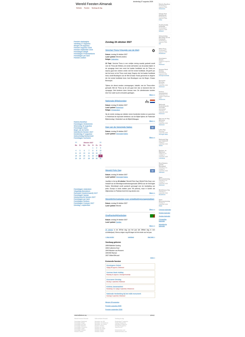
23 (97, 156)
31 (100, 158)
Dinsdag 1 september (82, 205)
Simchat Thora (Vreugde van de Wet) (122, 50)
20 (84, 156)
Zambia (118, 222)
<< (76, 142)
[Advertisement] (114, 24)
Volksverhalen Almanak (101, 318)
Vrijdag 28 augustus (120, 323)
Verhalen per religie (100, 328)
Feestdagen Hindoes (80, 330)
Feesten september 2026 (83, 50)
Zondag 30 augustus (120, 325)
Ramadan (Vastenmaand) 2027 (86, 193)
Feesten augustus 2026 (83, 48)
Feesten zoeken (80, 58)
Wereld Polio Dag (113, 170)
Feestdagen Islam (80, 128)
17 (100, 153)
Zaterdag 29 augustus (121, 324)
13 (84, 153)
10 (100, 150)
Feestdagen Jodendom (82, 189)
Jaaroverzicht (118, 327)
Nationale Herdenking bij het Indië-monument (123, 295)
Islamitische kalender (163, 225)
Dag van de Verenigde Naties (118, 127)
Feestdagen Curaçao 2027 (84, 203)
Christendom (115, 110)
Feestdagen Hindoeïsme (83, 124)
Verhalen (79, 8)
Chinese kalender (165, 210)
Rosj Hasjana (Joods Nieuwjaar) (163, 167)
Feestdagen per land (82, 56)
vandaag (131, 237)
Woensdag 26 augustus (83, 126)
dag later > (151, 237)
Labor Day (163, 132)
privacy (152, 315)
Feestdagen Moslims (80, 325)
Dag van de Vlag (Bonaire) (164, 121)
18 (76, 156)
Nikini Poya (163, 51)
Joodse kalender (164, 216)
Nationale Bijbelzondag (116, 101)
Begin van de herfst (81, 130)
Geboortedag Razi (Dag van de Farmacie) (164, 39)
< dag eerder (109, 237)
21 (89, 156)
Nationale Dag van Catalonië (163, 142)
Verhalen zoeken (99, 331)
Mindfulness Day (164, 192)
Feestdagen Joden (79, 328)
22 (93, 156)
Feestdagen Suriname (82, 138)
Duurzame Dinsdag (115, 280)
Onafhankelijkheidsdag (115, 215)
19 (80, 156)
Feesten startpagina (81, 42)
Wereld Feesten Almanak (81, 318)
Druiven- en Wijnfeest (163, 154)
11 (76, 153)
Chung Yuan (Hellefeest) (163, 16)
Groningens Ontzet (115, 266)
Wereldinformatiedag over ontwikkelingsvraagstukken (129, 199)
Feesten (86, 8)
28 (89, 158)
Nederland (119, 107)
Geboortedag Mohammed (83, 136)
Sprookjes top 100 (100, 321)
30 (97, 158)
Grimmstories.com (120, 330)
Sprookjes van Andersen (101, 323)
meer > (152, 258)
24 (100, 156)
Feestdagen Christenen (80, 327)
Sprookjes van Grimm (101, 324)
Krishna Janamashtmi (120, 288)
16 (97, 153)
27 (84, 158)
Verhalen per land (99, 327)
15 (93, 153)
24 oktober (109, 230)
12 (80, 153)
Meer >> (152, 95)
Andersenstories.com (121, 331)
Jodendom (114, 59)
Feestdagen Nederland (80, 321)
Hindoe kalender (164, 213)
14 (89, 153)
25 (76, 158)
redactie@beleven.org (80, 315)
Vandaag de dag (97, 8)
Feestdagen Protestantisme (84, 54)
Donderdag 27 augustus (83, 134)
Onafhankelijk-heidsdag (163, 28)
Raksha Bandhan (80, 122)
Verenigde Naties (122, 134)
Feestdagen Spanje (81, 195)
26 (80, 158)
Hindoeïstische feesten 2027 (85, 197)
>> (100, 142)
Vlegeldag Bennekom (82, 191)
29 (93, 158)
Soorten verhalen (99, 325)
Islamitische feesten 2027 (83, 132)
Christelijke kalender (163, 220)
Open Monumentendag (164, 181)
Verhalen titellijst (99, 330)
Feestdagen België (81, 52)
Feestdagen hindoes (81, 201)
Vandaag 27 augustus (82, 44)
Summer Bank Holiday (118, 273)
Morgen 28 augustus (81, 46)
